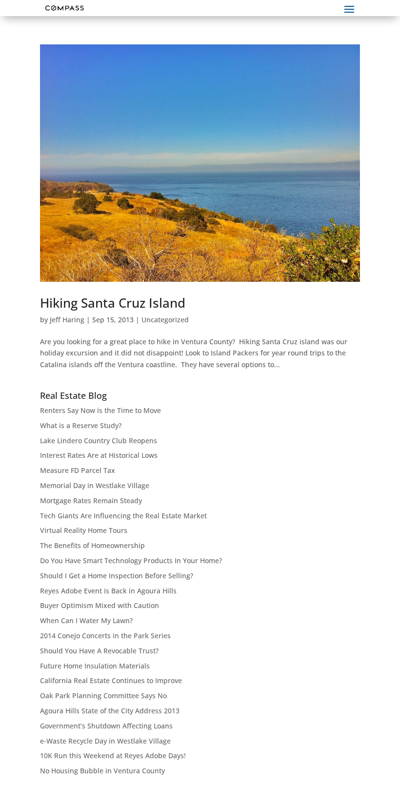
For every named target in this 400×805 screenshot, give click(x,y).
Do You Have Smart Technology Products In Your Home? (131, 560)
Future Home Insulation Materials (95, 665)
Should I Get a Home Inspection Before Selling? (116, 575)
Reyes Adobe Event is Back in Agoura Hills (108, 590)
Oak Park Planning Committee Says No (103, 695)
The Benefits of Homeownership (92, 545)
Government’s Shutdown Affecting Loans (106, 725)
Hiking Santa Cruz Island (112, 303)
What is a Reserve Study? (80, 425)
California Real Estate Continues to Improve (111, 680)
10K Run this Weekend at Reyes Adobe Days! (113, 755)
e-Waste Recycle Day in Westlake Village (105, 741)
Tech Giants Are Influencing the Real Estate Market (123, 515)
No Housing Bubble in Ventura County (102, 770)
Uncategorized (165, 319)
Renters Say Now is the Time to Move (100, 410)
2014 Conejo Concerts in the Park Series (105, 635)
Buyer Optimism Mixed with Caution (99, 605)
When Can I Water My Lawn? (86, 620)
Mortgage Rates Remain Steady (91, 500)
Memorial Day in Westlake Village (94, 485)
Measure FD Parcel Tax (77, 470)
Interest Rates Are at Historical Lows (99, 455)
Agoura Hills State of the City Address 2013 (110, 710)
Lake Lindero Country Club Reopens (98, 440)
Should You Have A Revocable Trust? (99, 650)
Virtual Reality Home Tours (83, 530)
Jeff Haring (67, 319)
